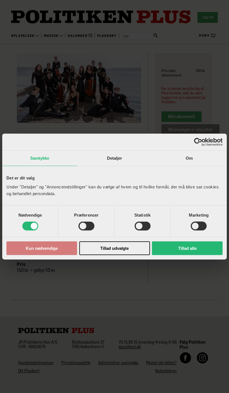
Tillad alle (187, 248)
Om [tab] (189, 158)
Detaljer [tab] (114, 158)
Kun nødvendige (42, 248)
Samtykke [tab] (39, 158)
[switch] (86, 226)
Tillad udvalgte (114, 248)
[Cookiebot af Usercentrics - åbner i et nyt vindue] (198, 142)
